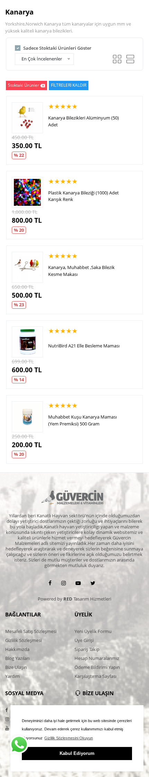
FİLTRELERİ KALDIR (68, 85)
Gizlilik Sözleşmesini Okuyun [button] (68, 738)
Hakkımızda (17, 649)
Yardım (12, 676)
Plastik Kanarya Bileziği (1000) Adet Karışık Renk (83, 196)
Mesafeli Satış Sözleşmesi (30, 631)
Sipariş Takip (86, 649)
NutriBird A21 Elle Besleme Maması (84, 346)
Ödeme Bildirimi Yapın (97, 667)
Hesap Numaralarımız (96, 658)
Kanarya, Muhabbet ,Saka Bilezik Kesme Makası (81, 270)
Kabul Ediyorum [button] (77, 753)
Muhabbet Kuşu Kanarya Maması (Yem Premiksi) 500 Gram (82, 420)
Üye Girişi (84, 640)
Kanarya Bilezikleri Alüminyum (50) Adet (83, 121)
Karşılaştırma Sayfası (95, 676)
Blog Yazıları (17, 658)
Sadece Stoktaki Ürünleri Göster (57, 48)
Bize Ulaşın (16, 667)
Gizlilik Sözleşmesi (23, 640)
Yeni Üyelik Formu (93, 631)
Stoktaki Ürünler (23, 85)
